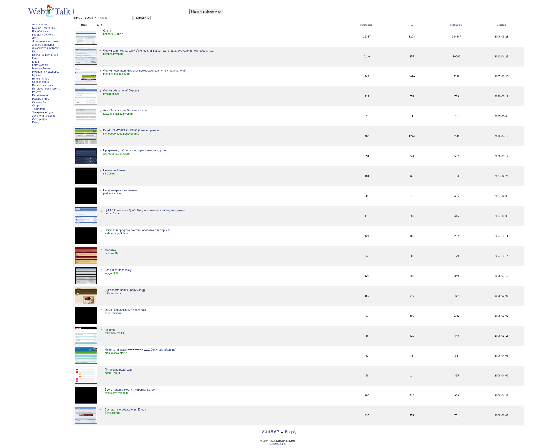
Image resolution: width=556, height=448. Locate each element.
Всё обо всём (40, 31)
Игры (35, 51)
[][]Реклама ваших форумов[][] (125, 290)
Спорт (36, 105)
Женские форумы (43, 44)
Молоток (110, 250)
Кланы (36, 61)
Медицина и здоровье (45, 71)
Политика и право (43, 85)
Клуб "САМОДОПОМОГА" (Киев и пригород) (132, 130)
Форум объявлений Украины (121, 90)
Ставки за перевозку (118, 270)
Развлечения (40, 95)
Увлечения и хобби (44, 115)
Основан (501, 25)
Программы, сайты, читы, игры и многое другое (134, 150)
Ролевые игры (41, 98)
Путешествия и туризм (46, 88)
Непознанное (40, 78)
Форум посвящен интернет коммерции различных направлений (144, 70)
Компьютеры (40, 65)
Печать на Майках (115, 170)
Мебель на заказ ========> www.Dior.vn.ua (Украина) (140, 349)
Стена (107, 30)
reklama (110, 329)
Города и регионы (43, 34)
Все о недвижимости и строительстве (130, 389)
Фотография (40, 119)
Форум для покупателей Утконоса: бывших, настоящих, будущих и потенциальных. (158, 50)
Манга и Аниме (41, 68)
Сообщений (456, 25)
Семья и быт (40, 102)
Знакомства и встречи (45, 48)
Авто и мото (39, 24)
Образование (40, 81)
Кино (35, 58)
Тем (411, 25)
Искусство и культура (45, 54)
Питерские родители (118, 369)
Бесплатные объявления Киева (125, 409)
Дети (35, 37)
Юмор (36, 122)
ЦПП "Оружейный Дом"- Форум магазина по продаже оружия (145, 210)
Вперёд (291, 432)
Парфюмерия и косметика (120, 190)
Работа (36, 92)
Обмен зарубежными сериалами (126, 309)
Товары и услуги (42, 112)
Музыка (36, 75)
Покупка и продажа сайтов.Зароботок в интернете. (138, 230)
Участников (366, 25)
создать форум (278, 443)
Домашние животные (45, 41)
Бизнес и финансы (43, 27)
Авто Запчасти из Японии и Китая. (125, 110)
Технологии (39, 109)
